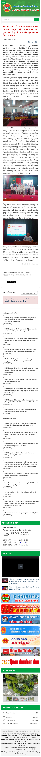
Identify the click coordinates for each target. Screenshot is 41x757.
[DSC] (20, 609)
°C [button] (18, 533)
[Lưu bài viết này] (36, 42)
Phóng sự (7, 553)
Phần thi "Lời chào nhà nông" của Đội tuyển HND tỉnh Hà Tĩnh (24, 588)
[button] (20, 566)
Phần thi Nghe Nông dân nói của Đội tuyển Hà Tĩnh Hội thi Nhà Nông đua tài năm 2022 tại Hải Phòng (24, 581)
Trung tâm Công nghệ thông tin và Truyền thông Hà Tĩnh (20, 733)
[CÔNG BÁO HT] (20, 641)
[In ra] (33, 42)
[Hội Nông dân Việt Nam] (20, 598)
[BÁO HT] (20, 651)
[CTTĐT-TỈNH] (20, 619)
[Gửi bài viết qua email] (29, 42)
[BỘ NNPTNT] (20, 630)
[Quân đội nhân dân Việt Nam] (20, 662)
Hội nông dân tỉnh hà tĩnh (23, 731)
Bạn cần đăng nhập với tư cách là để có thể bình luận (20, 300)
